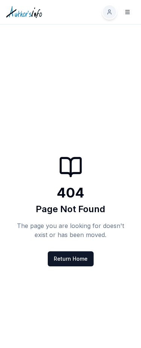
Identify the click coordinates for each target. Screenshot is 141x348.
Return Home (71, 258)
